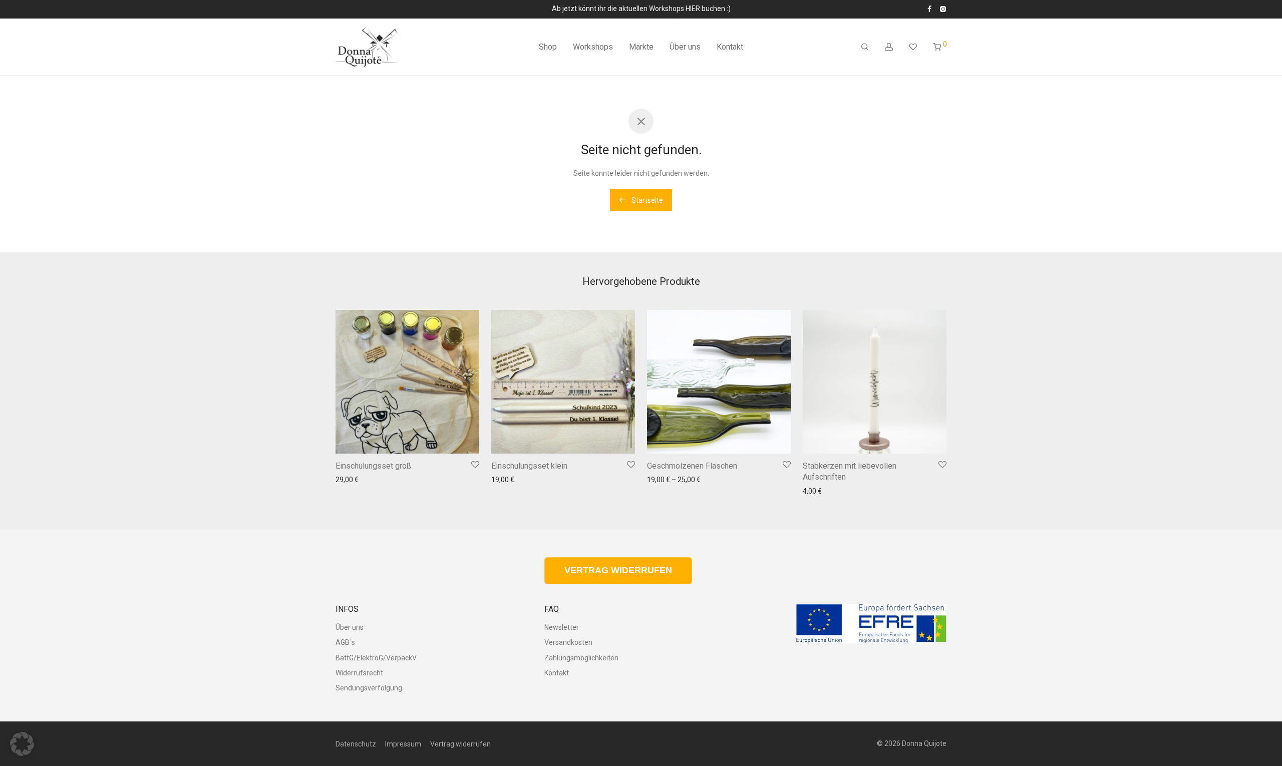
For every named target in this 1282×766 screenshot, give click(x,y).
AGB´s (345, 642)
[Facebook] (929, 9)
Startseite (646, 200)
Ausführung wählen (754, 439)
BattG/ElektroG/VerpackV (376, 658)
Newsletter (561, 627)
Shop (548, 47)
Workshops (593, 47)
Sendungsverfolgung (369, 688)
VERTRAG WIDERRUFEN (618, 570)
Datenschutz (356, 744)
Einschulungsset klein (529, 466)
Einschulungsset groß (373, 466)
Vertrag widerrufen (460, 744)
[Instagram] (942, 9)
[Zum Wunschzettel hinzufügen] (475, 465)
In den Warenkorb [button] (444, 439)
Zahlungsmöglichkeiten (581, 658)
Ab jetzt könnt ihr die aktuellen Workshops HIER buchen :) (641, 9)
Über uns (685, 47)
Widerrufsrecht (359, 673)
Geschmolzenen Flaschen (692, 466)
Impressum (403, 744)
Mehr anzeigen (356, 505)
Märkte (641, 47)
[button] (22, 744)
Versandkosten (418, 487)
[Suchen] (865, 47)
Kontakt (730, 47)
